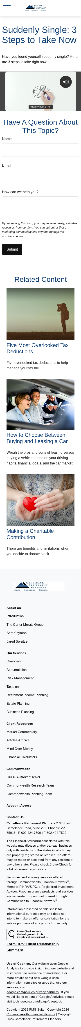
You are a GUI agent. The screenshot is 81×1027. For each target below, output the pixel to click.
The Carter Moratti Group (25, 624)
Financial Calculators (22, 757)
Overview (14, 661)
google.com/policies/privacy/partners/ (33, 992)
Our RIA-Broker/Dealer (23, 777)
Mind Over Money (20, 749)
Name (7, 139)
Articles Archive (18, 740)
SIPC (33, 886)
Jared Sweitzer (18, 641)
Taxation (13, 686)
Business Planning (20, 712)
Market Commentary (22, 732)
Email (6, 165)
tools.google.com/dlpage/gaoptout (37, 1001)
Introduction (15, 616)
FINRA (24, 886)
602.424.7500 (31, 832)
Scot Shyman (17, 633)
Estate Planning (18, 703)
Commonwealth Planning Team (29, 794)
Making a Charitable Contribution (30, 534)
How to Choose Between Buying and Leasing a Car (37, 438)
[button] (14, 608)
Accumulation (17, 670)
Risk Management (20, 678)
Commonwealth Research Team (30, 785)
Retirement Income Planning (27, 695)
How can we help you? (20, 192)
